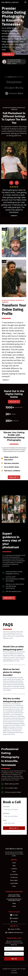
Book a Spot (14, 880)
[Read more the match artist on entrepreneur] (14, 82)
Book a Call (7, 54)
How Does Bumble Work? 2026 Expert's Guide (14, 899)
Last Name (6, 813)
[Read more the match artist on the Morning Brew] (14, 93)
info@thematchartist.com (15, 932)
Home (14, 862)
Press (14, 886)
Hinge (14, 903)
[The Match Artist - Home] (10, 2)
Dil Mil (14, 906)
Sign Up (14, 959)
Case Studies (14, 883)
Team (14, 871)
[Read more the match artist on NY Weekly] (14, 87)
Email (4, 820)
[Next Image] (17, 183)
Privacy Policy (14, 972)
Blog (14, 865)
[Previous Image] (11, 183)
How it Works (14, 874)
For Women (14, 877)
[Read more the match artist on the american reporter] (14, 76)
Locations (14, 868)
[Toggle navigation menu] (25, 2)
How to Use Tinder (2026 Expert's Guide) (14, 895)
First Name (6, 806)
